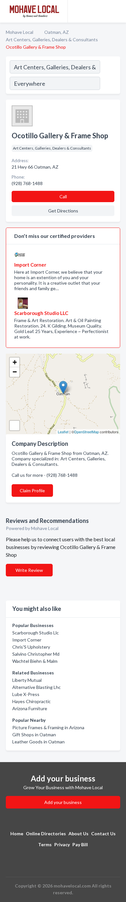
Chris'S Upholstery (31, 647)
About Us (78, 833)
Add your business (63, 802)
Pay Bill (80, 844)
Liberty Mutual (27, 680)
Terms (45, 844)
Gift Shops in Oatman (34, 734)
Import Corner (26, 639)
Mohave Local (19, 32)
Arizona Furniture (29, 708)
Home (16, 833)
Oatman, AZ (56, 32)
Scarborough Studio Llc (35, 632)
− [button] (15, 372)
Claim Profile (32, 490)
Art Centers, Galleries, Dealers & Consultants (52, 39)
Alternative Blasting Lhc (36, 687)
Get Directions (63, 210)
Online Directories (46, 833)
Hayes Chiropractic (31, 701)
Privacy (62, 844)
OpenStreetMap (86, 431)
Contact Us (103, 833)
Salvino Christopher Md (35, 654)
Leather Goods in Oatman (38, 741)
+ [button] (15, 362)
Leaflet (63, 431)
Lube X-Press (25, 694)
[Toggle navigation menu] (117, 11)
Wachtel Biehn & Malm (35, 661)
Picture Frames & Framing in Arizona (48, 727)
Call (63, 196)
